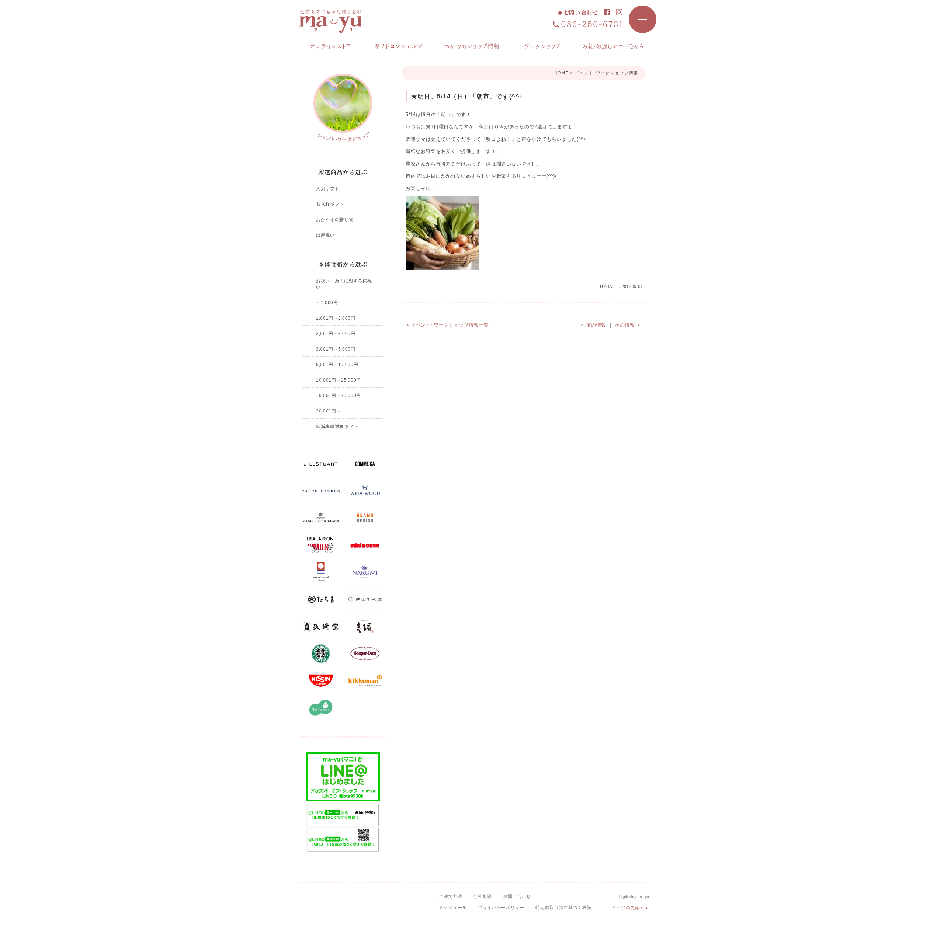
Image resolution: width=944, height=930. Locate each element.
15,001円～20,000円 (338, 395)
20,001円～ (328, 410)
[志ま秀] (365, 626)
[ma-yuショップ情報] (472, 46)
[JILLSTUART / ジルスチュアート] (321, 464)
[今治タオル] (321, 572)
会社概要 (482, 896)
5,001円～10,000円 (337, 364)
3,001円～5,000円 (335, 348)
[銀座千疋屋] (365, 599)
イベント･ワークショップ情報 (606, 73)
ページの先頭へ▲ (630, 907)
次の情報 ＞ (628, 325)
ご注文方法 (450, 896)
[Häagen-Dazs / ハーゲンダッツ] (365, 653)
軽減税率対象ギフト (337, 426)
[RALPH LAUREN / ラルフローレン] (321, 491)
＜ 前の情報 (592, 325)
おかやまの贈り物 (334, 219)
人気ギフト (327, 188)
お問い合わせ (580, 13)
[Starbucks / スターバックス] (321, 653)
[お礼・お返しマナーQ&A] (613, 46)
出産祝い (325, 235)
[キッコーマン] (365, 680)
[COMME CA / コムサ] (365, 464)
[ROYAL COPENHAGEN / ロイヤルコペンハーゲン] (321, 518)
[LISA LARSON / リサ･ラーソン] (321, 545)
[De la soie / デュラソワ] (321, 707)
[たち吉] (321, 599)
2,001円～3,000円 (335, 333)
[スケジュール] (542, 46)
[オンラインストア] (330, 46)
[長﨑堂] (321, 626)
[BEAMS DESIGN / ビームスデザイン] (365, 518)
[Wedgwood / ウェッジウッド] (365, 491)
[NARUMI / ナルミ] (365, 572)
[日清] (321, 680)
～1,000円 (327, 302)
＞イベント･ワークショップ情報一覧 (447, 325)
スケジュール (453, 907)
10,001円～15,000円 (338, 379)
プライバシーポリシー (501, 907)
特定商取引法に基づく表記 (563, 907)
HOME (561, 73)
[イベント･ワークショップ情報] (343, 108)
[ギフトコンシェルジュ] (401, 46)
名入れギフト (330, 204)
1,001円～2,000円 (335, 318)
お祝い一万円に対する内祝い (344, 284)
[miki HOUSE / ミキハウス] (365, 545)
